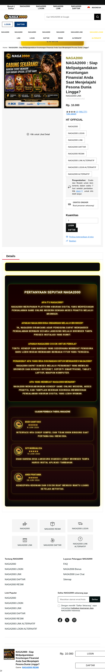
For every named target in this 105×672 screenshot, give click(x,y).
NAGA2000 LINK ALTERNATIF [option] (81, 160)
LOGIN (71, 225)
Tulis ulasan (71, 114)
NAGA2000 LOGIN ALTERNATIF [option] (82, 167)
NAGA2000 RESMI (52, 529)
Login (7, 24)
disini (78, 191)
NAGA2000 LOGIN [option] (76, 133)
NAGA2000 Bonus (72, 569)
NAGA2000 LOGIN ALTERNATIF (21, 629)
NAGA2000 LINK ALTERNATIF (20, 624)
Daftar (21, 24)
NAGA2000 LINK (58, 7)
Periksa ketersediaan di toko (81, 237)
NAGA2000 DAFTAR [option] (77, 147)
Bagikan (72, 241)
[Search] (97, 17)
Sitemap (67, 579)
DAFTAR (71, 230)
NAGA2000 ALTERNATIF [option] (79, 174)
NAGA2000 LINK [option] (75, 140)
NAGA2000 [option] (73, 126)
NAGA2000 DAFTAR (76, 7)
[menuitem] (5, 32)
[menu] (52, 35)
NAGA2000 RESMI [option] (76, 154)
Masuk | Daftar (11, 7)
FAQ (65, 564)
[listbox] (82, 150)
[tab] (10, 256)
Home (5, 48)
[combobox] (73, 17)
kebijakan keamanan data (82, 608)
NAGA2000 (25, 6)
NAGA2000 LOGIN (41, 7)
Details (10, 256)
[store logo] (15, 16)
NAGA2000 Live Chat (73, 574)
